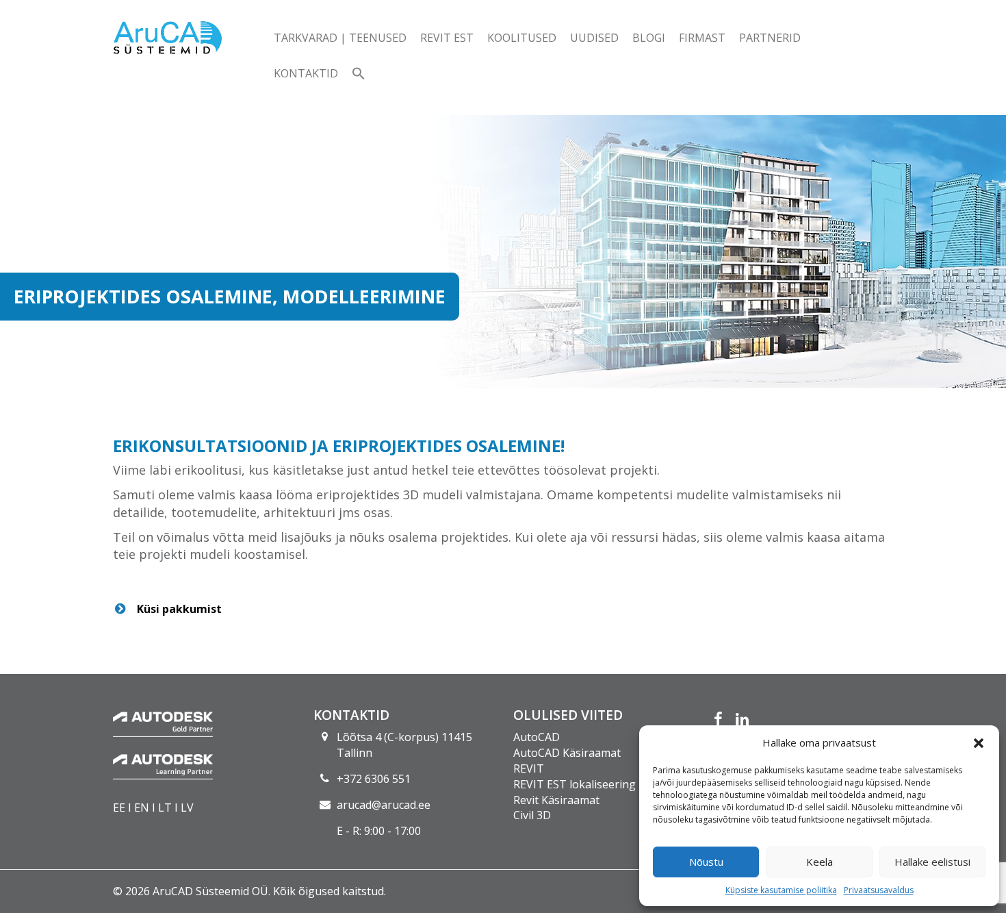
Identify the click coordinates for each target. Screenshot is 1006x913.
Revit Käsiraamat (556, 800)
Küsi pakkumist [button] (179, 608)
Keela (819, 861)
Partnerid (770, 37)
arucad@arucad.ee (383, 804)
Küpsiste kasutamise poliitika (781, 890)
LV (187, 807)
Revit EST (447, 37)
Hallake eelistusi (932, 861)
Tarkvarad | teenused (340, 37)
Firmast (702, 37)
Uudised (594, 37)
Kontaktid (306, 73)
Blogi (648, 37)
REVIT (528, 768)
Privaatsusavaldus (879, 890)
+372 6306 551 (374, 778)
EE (119, 807)
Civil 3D (532, 815)
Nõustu (706, 861)
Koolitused (521, 37)
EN (141, 807)
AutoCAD (536, 737)
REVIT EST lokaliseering (574, 784)
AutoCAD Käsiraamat (567, 752)
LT (165, 807)
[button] (978, 743)
